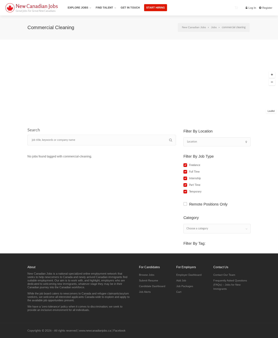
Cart (178, 291)
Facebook (119, 330)
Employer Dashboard (189, 274)
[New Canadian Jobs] (10, 12)
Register (267, 7)
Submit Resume (148, 280)
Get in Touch (130, 7)
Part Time (194, 185)
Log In (252, 7)
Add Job (181, 280)
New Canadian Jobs (37, 6)
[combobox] (217, 228)
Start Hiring (155, 7)
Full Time (194, 172)
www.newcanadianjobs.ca (95, 330)
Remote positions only (208, 204)
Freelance (194, 165)
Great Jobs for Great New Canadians (36, 10)
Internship (195, 178)
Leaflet (271, 111)
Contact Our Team (224, 274)
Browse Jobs (146, 274)
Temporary (195, 191)
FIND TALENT (104, 7)
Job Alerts (145, 291)
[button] (272, 75)
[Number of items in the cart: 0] (236, 7)
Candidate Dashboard (152, 286)
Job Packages (184, 286)
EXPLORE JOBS (78, 7)
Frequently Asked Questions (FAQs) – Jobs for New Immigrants (230, 284)
